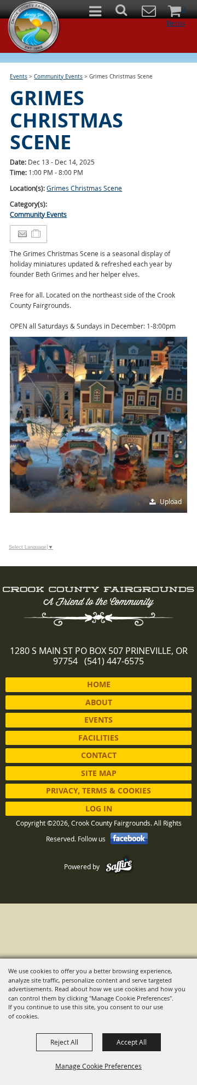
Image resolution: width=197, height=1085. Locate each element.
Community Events (58, 76)
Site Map (99, 773)
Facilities (98, 737)
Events (18, 76)
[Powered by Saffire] (119, 866)
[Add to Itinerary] (36, 233)
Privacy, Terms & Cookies (98, 790)
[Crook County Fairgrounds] (34, 27)
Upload (171, 501)
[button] (127, 13)
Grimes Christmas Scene (84, 188)
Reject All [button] (64, 1042)
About (98, 702)
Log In (98, 808)
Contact (99, 755)
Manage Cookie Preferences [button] (98, 1066)
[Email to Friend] (22, 234)
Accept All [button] (132, 1042)
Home (99, 684)
